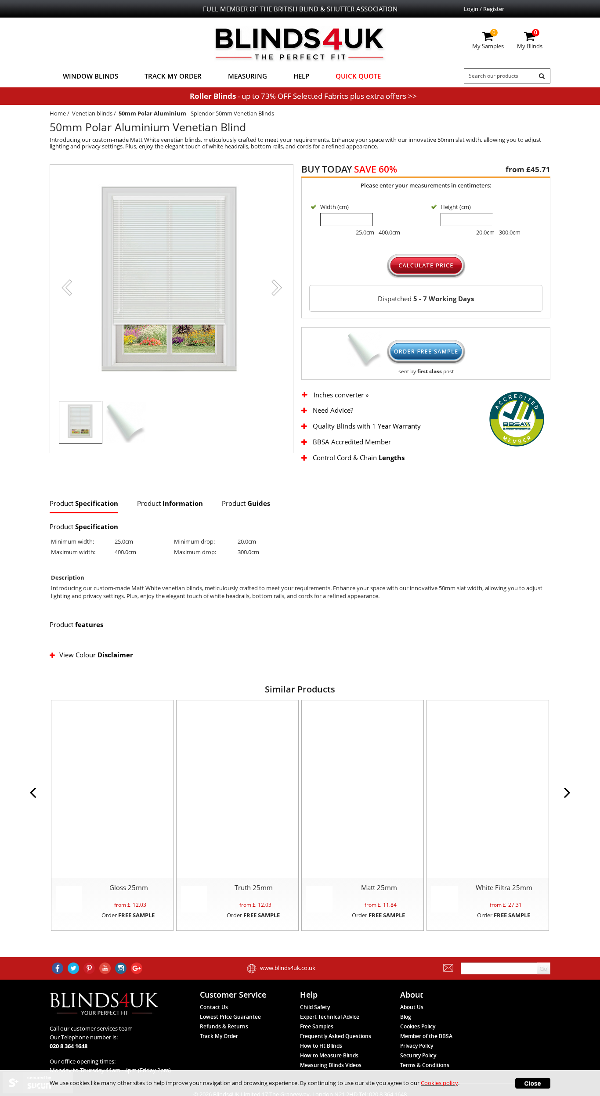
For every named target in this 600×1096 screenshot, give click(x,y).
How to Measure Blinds (329, 1055)
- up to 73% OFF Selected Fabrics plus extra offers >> (303, 96)
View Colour (96, 654)
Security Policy (418, 1055)
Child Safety (315, 1007)
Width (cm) (334, 207)
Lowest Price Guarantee (230, 1016)
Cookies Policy (417, 1026)
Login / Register (484, 9)
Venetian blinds (92, 113)
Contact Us (214, 1007)
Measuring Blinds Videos (330, 1065)
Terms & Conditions (424, 1065)
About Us (411, 1007)
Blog (405, 1016)
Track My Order (173, 76)
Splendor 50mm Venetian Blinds (232, 113)
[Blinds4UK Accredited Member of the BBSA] (516, 418)
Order (128, 915)
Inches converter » (341, 395)
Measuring (247, 76)
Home (58, 113)
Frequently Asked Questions (335, 1036)
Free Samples (316, 1026)
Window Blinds (90, 76)
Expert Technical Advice (329, 1016)
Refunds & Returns (224, 1026)
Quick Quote (358, 76)
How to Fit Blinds (321, 1045)
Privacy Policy (416, 1045)
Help (301, 76)
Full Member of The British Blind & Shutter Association (300, 9)
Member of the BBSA (426, 1036)
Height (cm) (456, 207)
